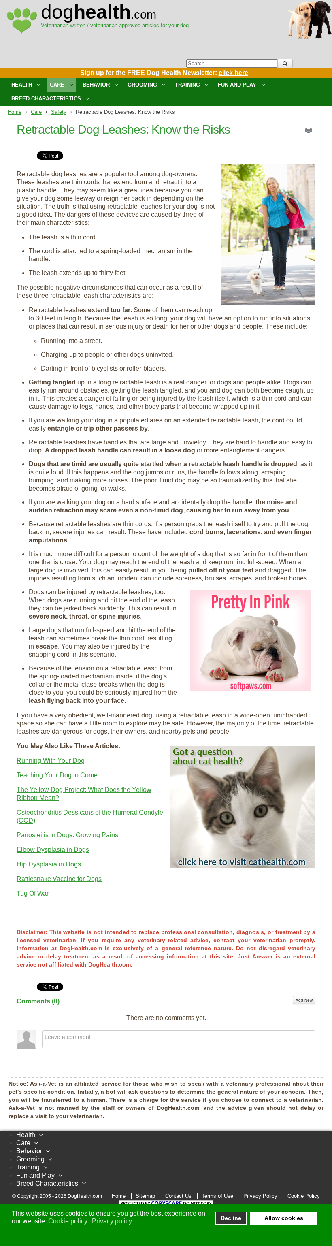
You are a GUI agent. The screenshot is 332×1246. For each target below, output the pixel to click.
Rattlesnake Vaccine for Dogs (59, 878)
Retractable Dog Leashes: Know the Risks (123, 129)
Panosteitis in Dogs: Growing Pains (67, 835)
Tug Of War (33, 893)
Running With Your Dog (51, 760)
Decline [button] (231, 1218)
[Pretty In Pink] (250, 689)
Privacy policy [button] (112, 1221)
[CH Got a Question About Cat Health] (242, 865)
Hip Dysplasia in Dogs (49, 864)
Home (14, 112)
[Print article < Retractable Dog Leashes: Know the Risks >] (308, 131)
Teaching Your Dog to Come (57, 775)
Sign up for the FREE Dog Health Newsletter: (164, 72)
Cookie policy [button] (67, 1221)
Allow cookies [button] (283, 1218)
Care (36, 112)
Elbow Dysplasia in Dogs (53, 849)
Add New (304, 1000)
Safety (58, 112)
